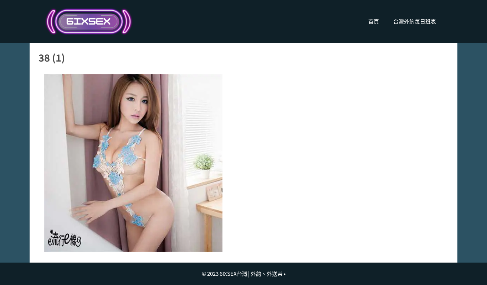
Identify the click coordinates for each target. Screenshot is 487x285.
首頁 (373, 21)
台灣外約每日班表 (414, 21)
